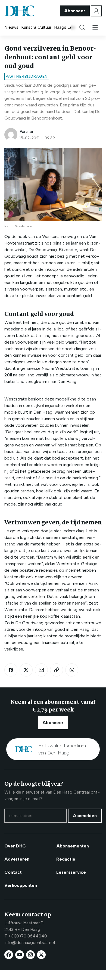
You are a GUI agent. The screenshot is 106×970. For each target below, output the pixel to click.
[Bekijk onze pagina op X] (41, 954)
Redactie (65, 859)
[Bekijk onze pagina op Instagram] (30, 954)
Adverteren (16, 859)
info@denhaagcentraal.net (30, 942)
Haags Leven (66, 27)
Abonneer (74, 10)
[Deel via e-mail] (41, 669)
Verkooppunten (20, 885)
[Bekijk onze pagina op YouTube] (19, 954)
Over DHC (15, 846)
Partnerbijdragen (27, 76)
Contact (13, 872)
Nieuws (11, 27)
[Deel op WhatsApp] (71, 669)
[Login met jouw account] (96, 10)
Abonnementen (72, 846)
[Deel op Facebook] (10, 669)
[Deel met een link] (56, 669)
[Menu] (95, 27)
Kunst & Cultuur (36, 27)
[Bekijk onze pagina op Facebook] (8, 954)
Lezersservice (71, 872)
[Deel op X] (26, 669)
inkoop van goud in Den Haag (61, 629)
